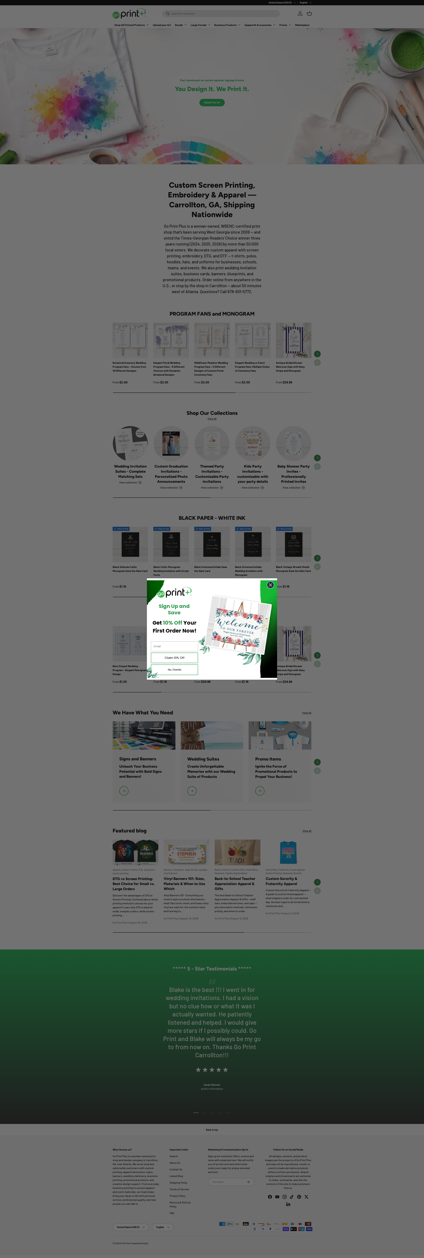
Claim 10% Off (175, 658)
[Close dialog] (270, 585)
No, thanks (174, 670)
